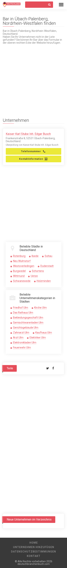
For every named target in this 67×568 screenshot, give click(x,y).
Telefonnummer (31, 151)
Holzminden (44, 280)
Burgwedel (19, 270)
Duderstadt (47, 265)
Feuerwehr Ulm (22, 347)
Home (33, 542)
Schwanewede (22, 280)
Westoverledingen (23, 265)
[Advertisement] (33, 77)
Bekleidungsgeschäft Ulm (28, 317)
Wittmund (19, 275)
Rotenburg (19, 256)
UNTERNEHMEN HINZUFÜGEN (33, 547)
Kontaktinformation (31, 159)
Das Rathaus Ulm (23, 312)
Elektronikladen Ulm (24, 342)
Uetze (34, 275)
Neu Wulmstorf (22, 261)
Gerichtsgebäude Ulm (25, 327)
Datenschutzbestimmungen (33, 551)
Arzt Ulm (18, 337)
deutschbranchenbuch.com (33, 563)
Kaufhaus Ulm (43, 332)
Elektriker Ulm (38, 337)
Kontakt (33, 556)
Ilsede (35, 256)
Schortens (38, 270)
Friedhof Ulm (20, 307)
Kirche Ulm (40, 307)
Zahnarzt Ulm (21, 332)
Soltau (48, 256)
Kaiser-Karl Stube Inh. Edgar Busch (28, 134)
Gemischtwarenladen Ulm (28, 322)
